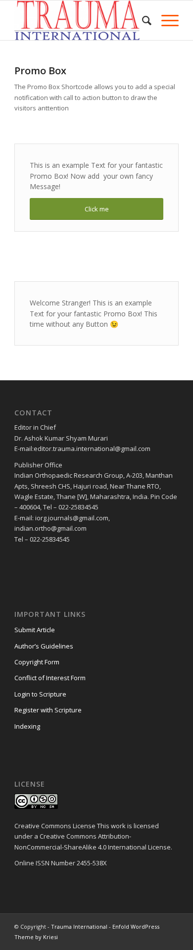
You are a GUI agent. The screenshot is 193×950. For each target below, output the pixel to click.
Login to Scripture (40, 694)
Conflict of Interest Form (50, 677)
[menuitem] (141, 20)
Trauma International (79, 926)
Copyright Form (36, 661)
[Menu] (165, 20)
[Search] (141, 20)
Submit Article (34, 629)
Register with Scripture (48, 709)
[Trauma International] (79, 20)
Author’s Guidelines (43, 646)
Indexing (27, 726)
